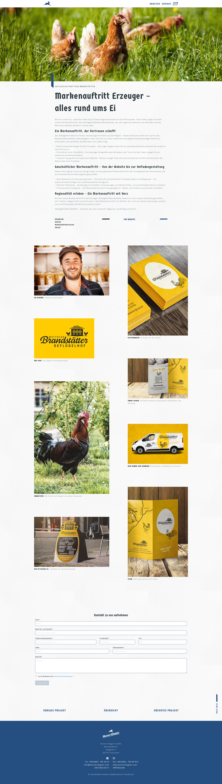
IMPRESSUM (119, 768)
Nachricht (38, 657)
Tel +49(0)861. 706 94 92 (97, 762)
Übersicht (111, 710)
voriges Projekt (54, 710)
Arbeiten (155, 4)
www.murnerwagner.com (125, 765)
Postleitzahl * (104, 638)
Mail (175, 4)
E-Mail (37, 647)
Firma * (37, 620)
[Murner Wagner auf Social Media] (76, 758)
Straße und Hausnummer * (44, 638)
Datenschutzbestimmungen (62, 676)
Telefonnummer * (119, 647)
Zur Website (129, 219)
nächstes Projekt (166, 710)
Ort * (140, 638)
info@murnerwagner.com (96, 765)
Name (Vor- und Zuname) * (44, 629)
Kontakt (166, 4)
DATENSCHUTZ (102, 768)
